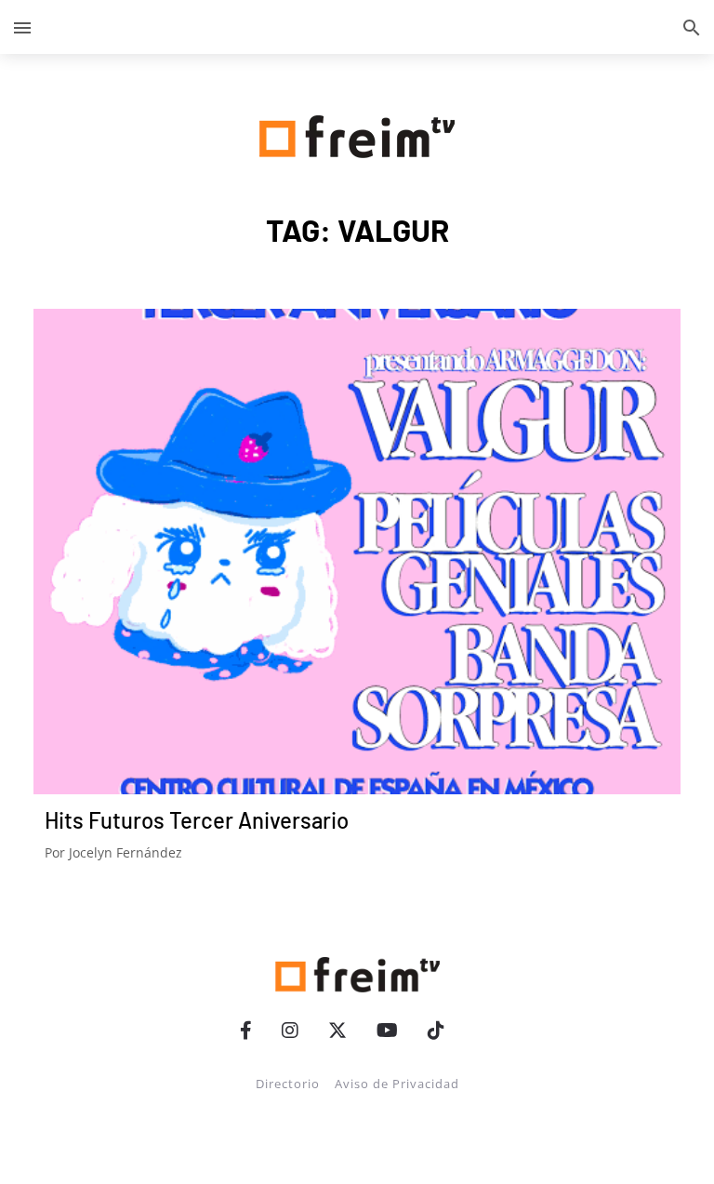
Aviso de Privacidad (397, 1083)
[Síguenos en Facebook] (246, 1030)
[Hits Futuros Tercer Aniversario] (357, 551)
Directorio (288, 1083)
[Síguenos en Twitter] (337, 1030)
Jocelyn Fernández (125, 852)
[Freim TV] (357, 133)
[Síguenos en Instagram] (290, 1030)
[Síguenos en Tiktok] (436, 1030)
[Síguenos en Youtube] (387, 1030)
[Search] (692, 27)
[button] (22, 27)
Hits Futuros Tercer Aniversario (197, 819)
